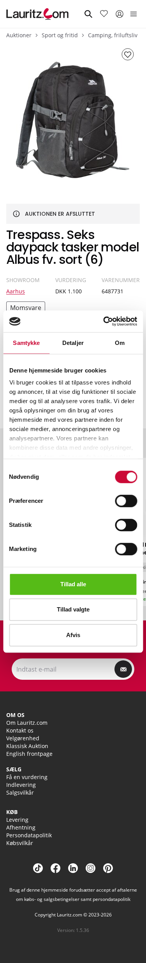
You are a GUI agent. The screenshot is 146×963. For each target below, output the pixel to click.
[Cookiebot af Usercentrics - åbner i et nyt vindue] (104, 321)
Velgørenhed (22, 738)
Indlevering (21, 784)
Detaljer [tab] (73, 342)
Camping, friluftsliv (112, 35)
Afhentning (20, 827)
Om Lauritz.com (26, 722)
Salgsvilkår (20, 792)
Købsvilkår (19, 843)
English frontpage (29, 753)
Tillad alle (73, 584)
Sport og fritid (60, 35)
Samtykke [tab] (26, 342)
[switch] (126, 501)
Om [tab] (120, 342)
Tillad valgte (73, 609)
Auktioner (19, 35)
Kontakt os (19, 730)
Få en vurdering (26, 777)
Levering (17, 819)
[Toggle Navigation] (133, 14)
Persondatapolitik (29, 835)
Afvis (73, 635)
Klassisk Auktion (27, 746)
